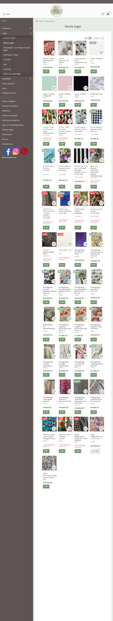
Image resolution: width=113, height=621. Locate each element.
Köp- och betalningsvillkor (13, 125)
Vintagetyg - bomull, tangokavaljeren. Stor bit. (50, 290)
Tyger (4, 33)
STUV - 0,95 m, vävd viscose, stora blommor (65, 130)
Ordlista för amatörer (11, 120)
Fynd (4, 88)
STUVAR (6, 59)
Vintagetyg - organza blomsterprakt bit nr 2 (81, 327)
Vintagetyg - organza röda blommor (96, 326)
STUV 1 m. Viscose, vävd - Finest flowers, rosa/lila (49, 213)
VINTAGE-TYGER (10, 55)
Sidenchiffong (96, 94)
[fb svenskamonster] (7, 151)
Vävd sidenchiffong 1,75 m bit (96, 436)
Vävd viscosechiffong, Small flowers (50, 475)
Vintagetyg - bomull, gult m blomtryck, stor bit (96, 253)
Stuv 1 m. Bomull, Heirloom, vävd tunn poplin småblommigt (96, 171)
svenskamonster (10, 157)
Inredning (7, 69)
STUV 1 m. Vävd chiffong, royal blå (65, 211)
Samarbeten (7, 134)
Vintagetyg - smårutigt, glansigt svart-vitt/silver (81, 400)
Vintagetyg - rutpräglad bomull (48, 399)
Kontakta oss (7, 144)
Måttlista (6, 111)
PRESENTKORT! (9, 93)
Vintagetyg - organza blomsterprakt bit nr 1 (65, 327)
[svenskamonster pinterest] (24, 151)
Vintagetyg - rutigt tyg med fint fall (96, 364)
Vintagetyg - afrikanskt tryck (80, 252)
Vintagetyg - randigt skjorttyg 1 (48, 364)
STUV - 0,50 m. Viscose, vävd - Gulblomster (48, 130)
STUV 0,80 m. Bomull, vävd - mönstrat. (65, 168)
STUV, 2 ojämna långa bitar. (48, 252)
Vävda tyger (8, 43)
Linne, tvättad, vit (96, 59)
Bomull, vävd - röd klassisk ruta (49, 60)
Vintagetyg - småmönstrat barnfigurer (96, 399)
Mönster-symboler (10, 115)
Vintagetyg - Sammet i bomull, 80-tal (65, 399)
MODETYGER (9, 38)
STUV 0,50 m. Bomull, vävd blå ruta (96, 129)
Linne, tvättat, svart (81, 95)
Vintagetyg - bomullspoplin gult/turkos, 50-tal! (81, 290)
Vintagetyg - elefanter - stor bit (95, 289)
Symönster (6, 28)
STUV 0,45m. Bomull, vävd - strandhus (81, 129)
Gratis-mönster (8, 83)
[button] (102, 14)
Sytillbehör (6, 79)
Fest (5, 64)
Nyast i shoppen (8, 101)
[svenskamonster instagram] (16, 151)
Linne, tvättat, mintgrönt (49, 95)
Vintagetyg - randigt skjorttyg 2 (64, 364)
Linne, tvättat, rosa (65, 95)
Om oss (5, 139)
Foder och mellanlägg (12, 74)
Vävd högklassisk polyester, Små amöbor (81, 437)
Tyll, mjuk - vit (65, 250)
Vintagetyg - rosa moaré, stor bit (80, 364)
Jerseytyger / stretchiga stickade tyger (16, 48)
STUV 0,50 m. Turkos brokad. (49, 168)
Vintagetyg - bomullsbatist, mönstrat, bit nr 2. (65, 290)
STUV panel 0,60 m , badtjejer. (80, 211)
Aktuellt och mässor (10, 106)
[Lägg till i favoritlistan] (49, 48)
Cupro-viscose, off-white (64, 60)
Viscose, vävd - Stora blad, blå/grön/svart (49, 436)
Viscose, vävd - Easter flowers (65, 436)
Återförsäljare (8, 130)
